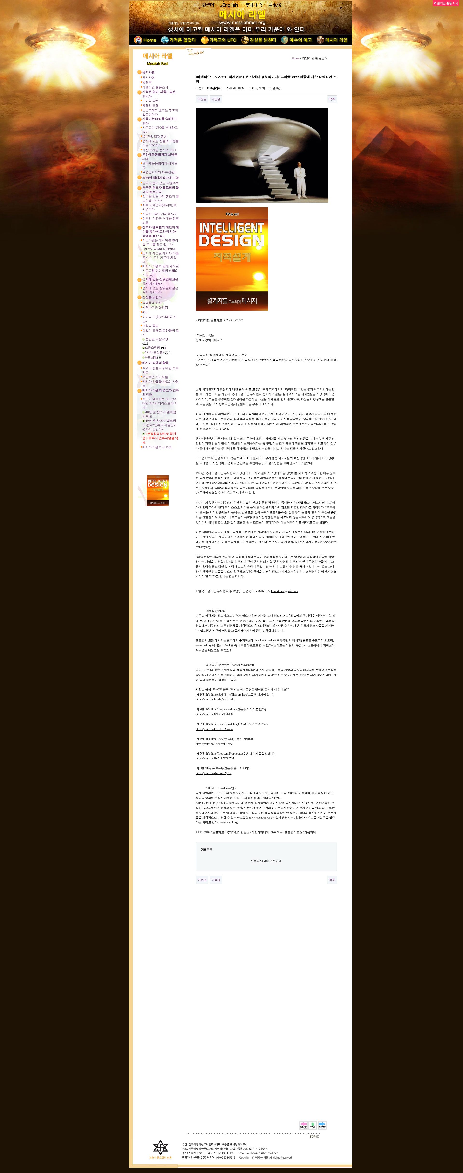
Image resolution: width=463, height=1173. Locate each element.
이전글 (202, 99)
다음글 (215, 99)
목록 (332, 99)
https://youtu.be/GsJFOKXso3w (214, 729)
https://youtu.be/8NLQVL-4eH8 (214, 714)
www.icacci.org (229, 822)
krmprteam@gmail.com (284, 591)
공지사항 (148, 77)
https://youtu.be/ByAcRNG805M (215, 758)
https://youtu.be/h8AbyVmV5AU (215, 699)
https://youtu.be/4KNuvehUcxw (214, 743)
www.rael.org (220, 482)
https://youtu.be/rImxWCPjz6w (214, 773)
